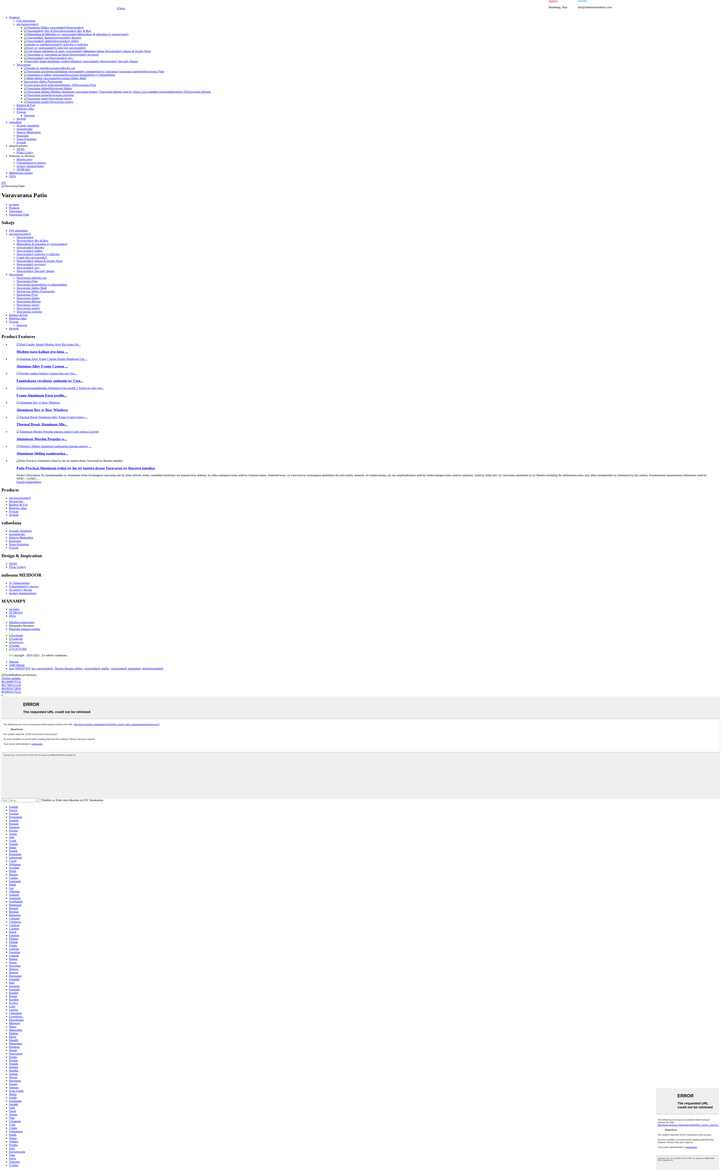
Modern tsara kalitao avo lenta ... (42, 352)
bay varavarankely (42, 668)
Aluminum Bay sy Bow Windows (42, 410)
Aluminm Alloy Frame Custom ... (42, 366)
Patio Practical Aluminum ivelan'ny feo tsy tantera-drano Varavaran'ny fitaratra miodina (86, 468)
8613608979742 (11, 681)
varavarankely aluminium (126, 668)
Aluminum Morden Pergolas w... (42, 439)
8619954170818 (11, 688)
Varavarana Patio (19, 214)
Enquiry (21, 482)
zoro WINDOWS (19, 668)
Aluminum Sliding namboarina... (42, 453)
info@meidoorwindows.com (595, 7)
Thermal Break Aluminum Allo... (42, 424)
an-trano (14, 204)
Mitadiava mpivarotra (21, 622)
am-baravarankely (152, 668)
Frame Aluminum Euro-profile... (42, 395)
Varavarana (15, 211)
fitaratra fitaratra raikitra (68, 668)
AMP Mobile (17, 665)
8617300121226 (11, 685)
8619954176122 (11, 691)
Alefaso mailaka (11, 678)
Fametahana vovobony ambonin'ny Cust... (50, 381)
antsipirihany (33, 482)
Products (14, 207)
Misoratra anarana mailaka (24, 629)
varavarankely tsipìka (96, 668)
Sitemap (14, 661)
